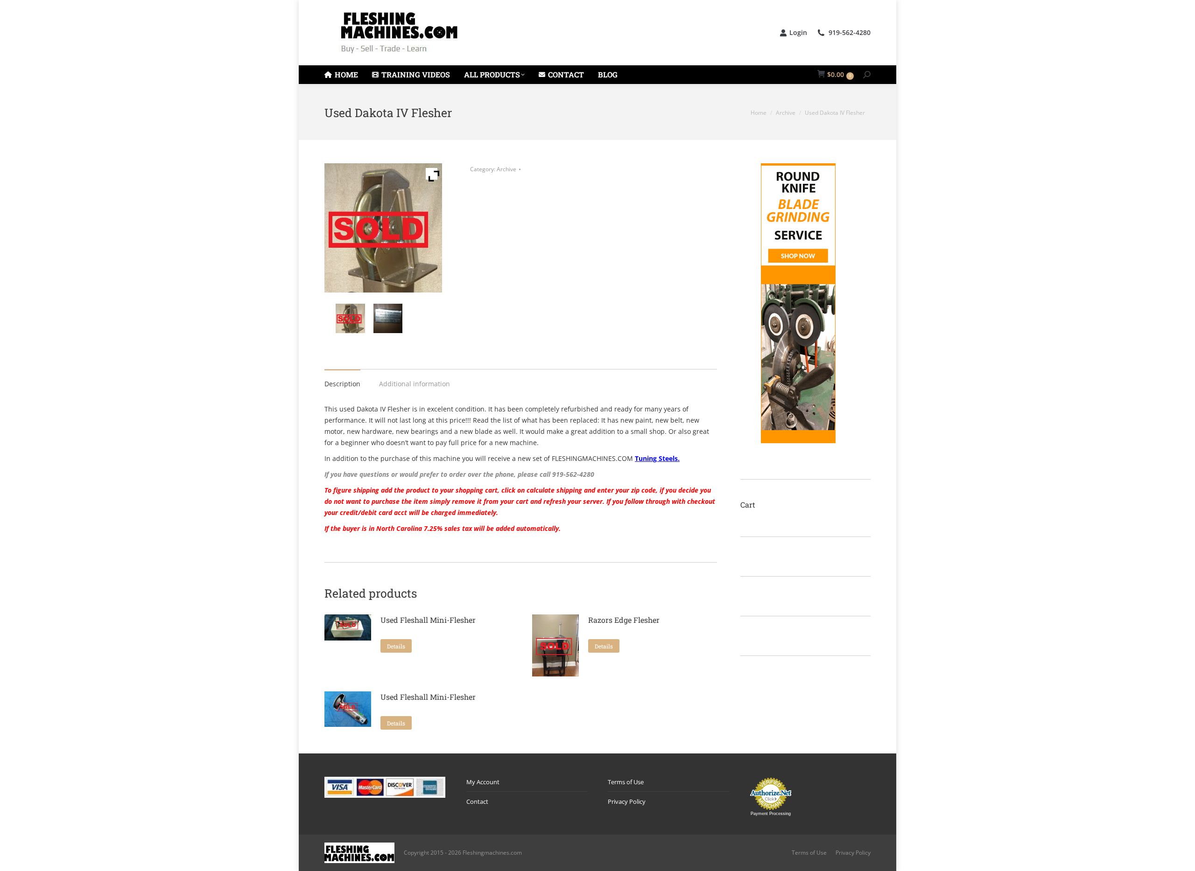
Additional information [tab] (414, 383)
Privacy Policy (627, 801)
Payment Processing (771, 813)
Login (798, 32)
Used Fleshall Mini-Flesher (428, 620)
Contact (477, 801)
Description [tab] (342, 383)
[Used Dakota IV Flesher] (353, 318)
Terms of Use (626, 782)
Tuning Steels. (657, 458)
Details (396, 646)
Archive (506, 169)
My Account (482, 782)
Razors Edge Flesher (624, 620)
